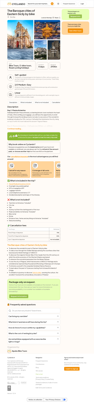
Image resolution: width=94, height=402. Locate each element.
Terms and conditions (42, 377)
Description (13, 102)
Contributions (40, 364)
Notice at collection (35, 400)
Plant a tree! (39, 374)
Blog (37, 367)
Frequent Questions (69, 4)
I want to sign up (72, 369)
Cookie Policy (49, 379)
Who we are (39, 371)
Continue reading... (15, 129)
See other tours (75, 31)
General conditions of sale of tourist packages (46, 383)
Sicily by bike (36, 273)
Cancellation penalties (59, 102)
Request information (19, 296)
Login (82, 4)
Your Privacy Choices (53, 400)
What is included (26, 102)
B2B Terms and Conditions (44, 387)
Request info (75, 16)
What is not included (42, 102)
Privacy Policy (40, 379)
